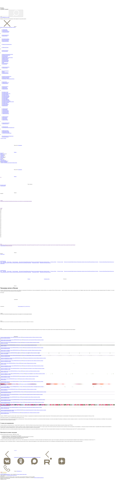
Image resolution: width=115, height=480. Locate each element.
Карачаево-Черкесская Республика (7, 57)
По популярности (20, 306)
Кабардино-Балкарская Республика (7, 54)
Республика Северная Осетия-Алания (8, 101)
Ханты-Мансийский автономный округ (8, 127)
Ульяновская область (5, 123)
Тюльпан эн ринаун (3, 384)
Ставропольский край (5, 113)
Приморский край (5, 88)
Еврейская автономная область (7, 44)
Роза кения (4, 271)
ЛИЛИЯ (3, 17)
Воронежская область (5, 41)
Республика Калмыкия (5, 96)
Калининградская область (6, 55)
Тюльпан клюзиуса (3, 379)
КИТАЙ (8, 201)
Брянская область (4, 35)
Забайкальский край (5, 47)
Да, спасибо (2, 9)
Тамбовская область (5, 116)
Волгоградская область (5, 39)
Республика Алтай (5, 92)
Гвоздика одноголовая (67, 271)
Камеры (15, 152)
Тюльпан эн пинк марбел (4, 353)
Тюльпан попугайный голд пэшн (5, 374)
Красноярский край (5, 61)
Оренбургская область (5, 82)
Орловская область (5, 83)
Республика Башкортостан (6, 93)
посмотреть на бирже (38, 337)
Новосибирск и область (12, 27)
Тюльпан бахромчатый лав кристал (5, 392)
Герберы (72, 271)
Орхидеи (96, 271)
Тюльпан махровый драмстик (4, 395)
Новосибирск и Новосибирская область (8, 78)
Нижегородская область (5, 77)
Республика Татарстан (5, 102)
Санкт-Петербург (5, 27)
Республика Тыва (5, 103)
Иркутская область (5, 51)
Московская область (5, 72)
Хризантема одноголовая (44, 262)
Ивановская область (5, 50)
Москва (1, 27)
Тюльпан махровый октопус (4, 413)
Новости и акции (3, 153)
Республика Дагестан (5, 95)
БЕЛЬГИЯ (2, 201)
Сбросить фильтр (3, 245)
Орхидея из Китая (102, 271)
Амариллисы (41, 271)
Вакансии (2, 159)
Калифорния (20, 145)
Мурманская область (5, 73)
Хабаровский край (5, 126)
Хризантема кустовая (35, 262)
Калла (30, 271)
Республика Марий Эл (5, 99)
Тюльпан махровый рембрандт (5, 387)
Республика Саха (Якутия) (6, 100)
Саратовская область (5, 110)
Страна (1, 200)
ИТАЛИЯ (5, 201)
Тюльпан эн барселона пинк (4, 408)
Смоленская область (5, 112)
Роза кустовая (7, 17)
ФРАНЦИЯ (27, 201)
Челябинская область (5, 130)
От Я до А (28, 306)
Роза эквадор (21, 271)
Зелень (86, 271)
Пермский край (4, 87)
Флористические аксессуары (20, 262)
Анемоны (45, 271)
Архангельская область (5, 31)
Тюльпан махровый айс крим (4, 397)
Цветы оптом (2, 254)
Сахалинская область (5, 111)
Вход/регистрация (9, 162)
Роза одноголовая (15, 271)
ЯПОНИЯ (30, 201)
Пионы (106, 271)
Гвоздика (48, 271)
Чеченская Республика (5, 131)
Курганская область (5, 63)
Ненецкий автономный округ (6, 76)
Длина (1, 208)
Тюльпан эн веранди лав (4, 371)
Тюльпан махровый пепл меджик (5, 400)
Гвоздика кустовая (60, 271)
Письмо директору (20, 474)
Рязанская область (5, 105)
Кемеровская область (5, 58)
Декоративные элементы (81, 271)
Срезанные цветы (3, 261)
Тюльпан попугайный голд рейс (5, 369)
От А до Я (25, 306)
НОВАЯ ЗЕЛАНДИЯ (18, 201)
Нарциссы (93, 271)
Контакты (2, 154)
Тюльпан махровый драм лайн (5, 382)
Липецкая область (5, 67)
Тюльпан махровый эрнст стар (5, 405)
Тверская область (4, 117)
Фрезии (26, 262)
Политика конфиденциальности (5, 474)
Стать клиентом (2, 160)
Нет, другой (6, 9)
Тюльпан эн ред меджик (4, 343)
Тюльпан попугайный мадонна (5, 356)
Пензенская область (5, 86)
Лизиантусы (33, 271)
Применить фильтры (9, 245)
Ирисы (28, 271)
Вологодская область (5, 40)
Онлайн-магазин (14, 162)
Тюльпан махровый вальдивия (5, 348)
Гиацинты (75, 271)
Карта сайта (25, 474)
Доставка (1, 156)
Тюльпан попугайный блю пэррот (5, 361)
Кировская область (5, 59)
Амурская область (5, 30)
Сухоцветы (11, 262)
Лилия (88, 271)
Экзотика (49, 262)
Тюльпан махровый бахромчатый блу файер (7, 410)
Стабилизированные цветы (4, 262)
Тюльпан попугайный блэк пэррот (5, 366)
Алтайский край (4, 29)
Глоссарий (2, 157)
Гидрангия (25, 271)
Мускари (90, 271)
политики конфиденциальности (39, 477)
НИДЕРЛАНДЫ (12, 201)
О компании (2, 155)
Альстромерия (37, 271)
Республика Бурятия (5, 94)
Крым (3, 62)
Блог (1, 158)
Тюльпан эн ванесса (3, 345)
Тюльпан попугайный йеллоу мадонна (6, 358)
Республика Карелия (5, 97)
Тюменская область (5, 119)
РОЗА (1, 17)
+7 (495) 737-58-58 (3, 138)
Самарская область (5, 108)
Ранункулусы (112, 271)
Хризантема (29, 262)
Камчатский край (5, 56)
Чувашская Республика (5, 132)
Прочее (108, 271)
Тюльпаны (14, 262)
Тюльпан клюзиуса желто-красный (5, 340)
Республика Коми (5, 98)
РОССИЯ (23, 201)
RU (0, 177)
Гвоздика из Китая (53, 271)
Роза (1, 271)
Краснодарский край (5, 60)
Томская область (4, 118)
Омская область (4, 81)
